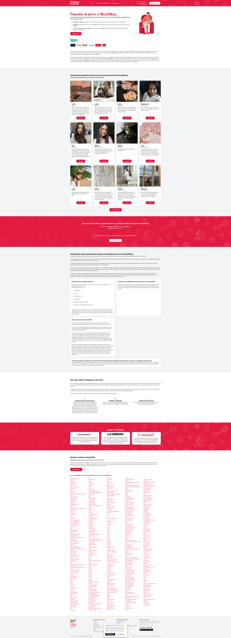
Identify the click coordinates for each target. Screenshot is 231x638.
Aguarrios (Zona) (73, 482)
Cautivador (90, 512)
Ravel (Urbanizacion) (146, 483)
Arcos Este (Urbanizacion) (74, 521)
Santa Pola (145, 527)
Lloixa (108, 553)
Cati (89, 511)
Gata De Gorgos (109, 488)
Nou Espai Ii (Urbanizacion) (129, 502)
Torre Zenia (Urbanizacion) (147, 564)
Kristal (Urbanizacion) (110, 521)
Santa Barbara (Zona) (146, 522)
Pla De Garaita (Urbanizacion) (130, 579)
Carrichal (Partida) (91, 499)
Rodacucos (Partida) (146, 492)
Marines (108, 576)
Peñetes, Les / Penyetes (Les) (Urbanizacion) (132, 558)
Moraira (126, 492)
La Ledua (108, 531)
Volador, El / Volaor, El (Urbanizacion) (149, 599)
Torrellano (145, 558)
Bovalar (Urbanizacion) (74, 593)
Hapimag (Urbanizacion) (111, 499)
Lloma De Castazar (110, 554)
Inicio (94, 621)
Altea (71, 515)
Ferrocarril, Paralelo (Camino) (93, 596)
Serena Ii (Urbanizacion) (147, 538)
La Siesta (108, 538)
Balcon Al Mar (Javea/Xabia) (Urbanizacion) (77, 537)
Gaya (107, 489)
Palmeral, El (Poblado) (128, 532)
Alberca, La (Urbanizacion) (74, 486)
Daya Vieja (90, 558)
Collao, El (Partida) (92, 531)
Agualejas (71, 480)
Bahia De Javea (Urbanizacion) (75, 534)
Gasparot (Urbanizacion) (111, 486)
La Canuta (108, 525)
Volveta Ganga (145, 600)
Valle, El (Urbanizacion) (147, 584)
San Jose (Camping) (146, 515)
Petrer (126, 566)
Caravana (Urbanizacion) (92, 498)
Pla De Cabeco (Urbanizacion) (130, 577)
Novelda (126, 505)
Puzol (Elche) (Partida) (128, 608)
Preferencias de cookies (98, 631)
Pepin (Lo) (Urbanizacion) (129, 560)
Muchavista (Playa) (128, 496)
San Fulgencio (145, 511)
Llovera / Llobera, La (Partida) (111, 558)
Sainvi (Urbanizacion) (146, 501)
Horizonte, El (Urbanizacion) (111, 502)
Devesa (90, 563)
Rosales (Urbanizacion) (147, 496)
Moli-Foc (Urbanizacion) (111, 599)
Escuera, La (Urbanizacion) (93, 589)
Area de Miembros (142, 3)
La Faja (108, 527)
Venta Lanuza (145, 587)
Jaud (107, 519)
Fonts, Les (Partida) (92, 606)
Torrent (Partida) (146, 560)
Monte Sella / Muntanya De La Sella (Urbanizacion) (133, 486)
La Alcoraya (109, 522)
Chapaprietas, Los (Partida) (93, 518)
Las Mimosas (109, 540)
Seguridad (99, 3)
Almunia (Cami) (72, 512)
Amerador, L (72, 518)
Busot (71, 596)
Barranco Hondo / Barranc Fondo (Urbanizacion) (78, 548)
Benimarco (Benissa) (73, 576)
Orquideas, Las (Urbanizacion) (130, 527)
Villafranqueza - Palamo (147, 596)
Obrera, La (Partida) (128, 512)
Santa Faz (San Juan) (146, 524)
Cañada (90, 486)
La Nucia (108, 535)
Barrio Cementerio (73, 551)
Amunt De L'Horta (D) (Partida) (75, 519)
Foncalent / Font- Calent (92, 605)
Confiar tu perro (106, 3)
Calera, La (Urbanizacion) (74, 603)
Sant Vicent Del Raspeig (147, 531)
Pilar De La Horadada (128, 567)
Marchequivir (109, 571)
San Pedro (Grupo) (146, 518)
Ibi (107, 515)
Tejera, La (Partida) (146, 554)
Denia (89, 561)
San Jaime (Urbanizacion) (147, 514)
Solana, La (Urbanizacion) (147, 548)
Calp (71, 608)
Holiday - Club (109, 501)
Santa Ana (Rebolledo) (147, 521)
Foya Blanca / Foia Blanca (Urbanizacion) (95, 608)
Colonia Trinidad (91, 535)
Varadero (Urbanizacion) (147, 586)
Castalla (90, 508)
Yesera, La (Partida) (146, 605)
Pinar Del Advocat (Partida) (129, 571)
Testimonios (96, 624)
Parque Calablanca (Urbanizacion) (130, 540)
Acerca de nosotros (120, 621)
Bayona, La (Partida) (73, 560)
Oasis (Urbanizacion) (128, 511)
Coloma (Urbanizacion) (92, 532)
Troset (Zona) (145, 580)
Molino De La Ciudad (110, 602)
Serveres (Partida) (146, 544)
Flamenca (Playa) (91, 599)
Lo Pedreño (109, 563)
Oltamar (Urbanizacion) (129, 519)
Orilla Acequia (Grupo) (128, 525)
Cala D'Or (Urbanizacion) (74, 600)
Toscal (144, 573)
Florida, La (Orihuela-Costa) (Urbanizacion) (95, 603)
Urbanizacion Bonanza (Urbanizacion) (149, 583)
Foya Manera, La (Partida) (93, 609)
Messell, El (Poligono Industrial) (112, 589)
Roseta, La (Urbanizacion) (147, 498)
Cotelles (90, 548)
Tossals (144, 576)
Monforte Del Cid (110, 606)
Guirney (108, 496)
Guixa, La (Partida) (110, 498)
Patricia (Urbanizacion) (129, 547)
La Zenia (108, 548)
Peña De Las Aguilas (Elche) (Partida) (131, 557)
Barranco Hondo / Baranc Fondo (75, 547)
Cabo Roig (72, 599)
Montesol (126, 488)
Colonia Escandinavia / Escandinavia (94, 534)
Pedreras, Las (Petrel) (128, 554)
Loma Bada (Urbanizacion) (111, 560)
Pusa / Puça (127, 606)
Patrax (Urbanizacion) (128, 545)
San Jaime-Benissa (146, 512)
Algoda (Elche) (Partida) (74, 496)
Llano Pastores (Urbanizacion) (112, 551)
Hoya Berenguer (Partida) (111, 506)
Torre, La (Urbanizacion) (147, 557)
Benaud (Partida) (73, 566)
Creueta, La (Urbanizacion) (93, 554)
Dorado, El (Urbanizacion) (93, 564)
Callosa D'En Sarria (73, 605)
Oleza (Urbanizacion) (128, 514)
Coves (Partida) (91, 551)
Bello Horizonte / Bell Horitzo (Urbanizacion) (77, 564)
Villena (144, 597)
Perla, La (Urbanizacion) (129, 561)
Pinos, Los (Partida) (128, 574)
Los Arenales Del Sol (110, 564)
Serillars (144, 540)
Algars (71, 495)
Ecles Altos (90, 567)
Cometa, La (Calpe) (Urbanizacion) (94, 538)
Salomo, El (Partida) (146, 508)
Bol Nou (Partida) (73, 584)
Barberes (71, 544)
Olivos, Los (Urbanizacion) (129, 515)
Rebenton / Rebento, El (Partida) (148, 485)
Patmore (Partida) (128, 544)
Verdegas (144, 592)
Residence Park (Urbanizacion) (148, 486)
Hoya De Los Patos (110, 508)
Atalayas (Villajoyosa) (73, 531)
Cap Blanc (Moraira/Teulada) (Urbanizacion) (96, 492)
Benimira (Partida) (73, 579)
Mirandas (108, 596)
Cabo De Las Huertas (73, 597)
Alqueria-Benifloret (73, 514)
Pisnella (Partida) (128, 576)
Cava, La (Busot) (91, 515)
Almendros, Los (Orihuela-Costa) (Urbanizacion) (78, 508)
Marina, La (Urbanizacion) (111, 574)
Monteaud (108, 609)
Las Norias (108, 541)
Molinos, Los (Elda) (110, 603)
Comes (90, 537)
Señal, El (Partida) (146, 535)
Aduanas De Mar (73, 479)
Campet (90, 480)
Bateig (71, 557)
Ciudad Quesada (91, 525)
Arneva (71, 527)
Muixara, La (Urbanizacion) (129, 498)
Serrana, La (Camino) (146, 541)
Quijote (126, 609)
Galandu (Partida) (109, 482)
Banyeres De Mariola (73, 541)
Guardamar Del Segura (110, 495)
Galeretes (108, 485)
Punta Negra (127, 603)
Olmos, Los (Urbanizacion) (129, 518)
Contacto (118, 622)
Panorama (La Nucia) (128, 535)
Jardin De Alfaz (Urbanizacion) (112, 518)
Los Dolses (108, 567)
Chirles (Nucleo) (91, 522)
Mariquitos (108, 577)
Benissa (71, 580)
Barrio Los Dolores (73, 554)
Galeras (108, 483)
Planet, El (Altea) (128, 587)
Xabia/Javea (145, 602)
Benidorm (72, 573)
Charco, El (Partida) (92, 519)
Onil (125, 521)
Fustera (108, 480)
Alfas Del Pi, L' (72, 492)
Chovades (90, 524)
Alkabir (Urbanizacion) (73, 499)
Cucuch (90, 557)
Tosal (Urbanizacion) (146, 571)
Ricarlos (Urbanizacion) (147, 488)
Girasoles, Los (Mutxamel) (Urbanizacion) (113, 493)
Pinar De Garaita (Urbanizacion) (130, 570)
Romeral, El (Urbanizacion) (147, 495)
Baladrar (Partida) (73, 535)
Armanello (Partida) (73, 525)
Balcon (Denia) (72, 538)
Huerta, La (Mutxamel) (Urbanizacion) (113, 511)
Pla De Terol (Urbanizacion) (129, 583)
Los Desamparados (110, 566)
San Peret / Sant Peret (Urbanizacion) (149, 519)
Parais (126, 537)
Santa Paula (145, 525)
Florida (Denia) (91, 602)
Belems (71, 561)
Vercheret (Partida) (146, 590)
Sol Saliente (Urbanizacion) (147, 550)
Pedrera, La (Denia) (128, 553)
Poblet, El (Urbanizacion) (129, 592)
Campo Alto (90, 482)
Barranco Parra (72, 550)
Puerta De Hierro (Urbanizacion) (130, 602)
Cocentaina (90, 527)
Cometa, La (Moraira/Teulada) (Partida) (95, 540)
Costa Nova (90, 545)
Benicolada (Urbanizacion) (74, 571)
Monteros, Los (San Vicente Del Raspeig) (131, 485)
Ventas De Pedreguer (147, 589)
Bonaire (71, 586)
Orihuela (126, 522)
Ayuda (94, 630)
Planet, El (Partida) (128, 589)
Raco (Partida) (145, 480)
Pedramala (127, 550)
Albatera (71, 485)
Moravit (126, 495)
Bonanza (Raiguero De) (74, 587)
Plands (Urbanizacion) (128, 586)
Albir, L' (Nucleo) (73, 488)
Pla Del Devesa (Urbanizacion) (130, 580)
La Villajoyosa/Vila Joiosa (111, 547)
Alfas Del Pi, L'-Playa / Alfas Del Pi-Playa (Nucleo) (78, 493)
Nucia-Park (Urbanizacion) (129, 508)
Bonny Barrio (72, 589)
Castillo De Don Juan (92, 509)
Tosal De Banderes (146, 566)
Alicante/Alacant (73, 498)
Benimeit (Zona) (73, 577)
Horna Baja (108, 505)
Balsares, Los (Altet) (73, 540)
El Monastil (90, 577)
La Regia (108, 537)
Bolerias (71, 583)
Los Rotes (108, 570)
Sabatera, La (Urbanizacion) (147, 499)
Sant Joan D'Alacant (146, 528)
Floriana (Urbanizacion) (92, 600)
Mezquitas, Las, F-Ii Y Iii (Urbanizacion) (113, 590)
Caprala (90, 496)
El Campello (90, 571)
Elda (89, 573)
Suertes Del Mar (146, 551)
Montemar (127, 480)
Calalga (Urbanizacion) (73, 602)
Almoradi (71, 511)
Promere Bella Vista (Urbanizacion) (131, 599)
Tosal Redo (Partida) (146, 570)
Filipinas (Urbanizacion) (92, 597)
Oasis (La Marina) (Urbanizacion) (130, 509)
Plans (126, 590)
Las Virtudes (109, 544)
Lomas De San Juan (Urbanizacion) (112, 561)
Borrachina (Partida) (73, 592)
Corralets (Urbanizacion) (92, 544)
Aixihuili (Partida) (73, 483)
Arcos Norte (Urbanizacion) (74, 524)
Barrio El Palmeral (73, 553)
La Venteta (108, 545)
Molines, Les (109, 600)
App (94, 628)
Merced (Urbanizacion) (110, 587)
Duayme (90, 566)
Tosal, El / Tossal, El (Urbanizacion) (148, 567)
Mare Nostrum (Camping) (111, 573)
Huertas (108, 514)
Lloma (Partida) (109, 557)
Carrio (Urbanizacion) (92, 502)
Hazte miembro (76, 33)
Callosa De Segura (73, 606)
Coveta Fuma (91, 553)
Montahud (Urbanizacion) (111, 608)
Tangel (144, 553)
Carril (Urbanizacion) (92, 501)
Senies (144, 537)
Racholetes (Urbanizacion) (147, 479)
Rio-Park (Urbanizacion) (147, 489)
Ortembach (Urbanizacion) (129, 528)
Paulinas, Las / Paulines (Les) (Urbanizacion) (132, 548)
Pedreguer (127, 551)
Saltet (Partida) (145, 509)
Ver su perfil (80, 118)
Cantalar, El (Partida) (92, 489)
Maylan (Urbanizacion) (110, 584)
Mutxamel (126, 501)
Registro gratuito (154, 3)
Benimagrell (72, 574)
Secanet (144, 534)
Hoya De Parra (109, 509)
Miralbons (108, 593)
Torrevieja (145, 563)
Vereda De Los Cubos (146, 593)
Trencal (144, 577)
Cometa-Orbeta (91, 541)
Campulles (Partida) (92, 483)
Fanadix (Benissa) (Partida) (93, 593)
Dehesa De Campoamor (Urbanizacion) (95, 560)
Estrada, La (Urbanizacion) (93, 590)
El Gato (90, 576)
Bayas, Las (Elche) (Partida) (74, 558)
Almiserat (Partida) (73, 509)
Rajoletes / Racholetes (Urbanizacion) (149, 482)
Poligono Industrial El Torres (129, 593)
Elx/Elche (90, 583)
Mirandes (108, 597)
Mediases (108, 586)
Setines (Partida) (146, 545)
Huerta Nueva (109, 512)
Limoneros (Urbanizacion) (111, 550)
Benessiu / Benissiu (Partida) (75, 570)
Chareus (90, 521)
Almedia (71, 506)
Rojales (144, 493)
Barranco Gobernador (73, 545)
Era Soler (90, 587)
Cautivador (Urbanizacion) (93, 514)
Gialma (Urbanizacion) (110, 492)
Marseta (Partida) (109, 580)
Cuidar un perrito (115, 3)
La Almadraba (109, 524)
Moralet (126, 493)
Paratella (126, 538)
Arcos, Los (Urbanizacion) (74, 522)
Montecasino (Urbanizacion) (129, 479)
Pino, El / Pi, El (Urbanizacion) (130, 573)
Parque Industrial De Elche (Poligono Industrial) (133, 541)
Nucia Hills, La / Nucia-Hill (129, 506)
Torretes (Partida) (146, 561)
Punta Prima (127, 605)
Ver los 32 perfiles (115, 209)
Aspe (71, 528)
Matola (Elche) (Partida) (111, 583)
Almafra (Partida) (73, 501)
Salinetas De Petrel (146, 506)
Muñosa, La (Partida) (128, 499)
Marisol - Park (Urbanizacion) (111, 579)
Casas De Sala (91, 506)
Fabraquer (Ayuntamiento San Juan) (94, 592)
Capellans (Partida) (92, 493)
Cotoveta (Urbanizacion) (92, 550)
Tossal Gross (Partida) (146, 574)
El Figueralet (91, 574)
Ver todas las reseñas (115, 240)
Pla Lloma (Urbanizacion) (129, 584)
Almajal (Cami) (72, 505)
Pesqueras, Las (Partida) (129, 564)
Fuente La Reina (109, 479)
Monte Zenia (127, 489)
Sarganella (145, 532)
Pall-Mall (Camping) (128, 531)
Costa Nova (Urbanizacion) (93, 547)
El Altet (90, 570)
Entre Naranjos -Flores (92, 586)
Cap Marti (90, 495)
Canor (89, 488)
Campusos (90, 485)
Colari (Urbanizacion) (92, 528)
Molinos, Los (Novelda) (110, 605)
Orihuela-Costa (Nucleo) (129, 524)
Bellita (71, 563)
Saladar (144, 502)
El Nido (90, 579)
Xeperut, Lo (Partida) (146, 603)
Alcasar (71, 489)
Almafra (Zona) (72, 502)
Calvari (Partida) (72, 609)
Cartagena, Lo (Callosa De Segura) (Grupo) (95, 505)
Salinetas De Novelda (146, 505)
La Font (108, 528)
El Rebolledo (91, 580)
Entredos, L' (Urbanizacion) (93, 584)
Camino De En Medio (92, 479)
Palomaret (126, 534)
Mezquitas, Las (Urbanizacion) (112, 592)
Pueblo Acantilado (128, 600)
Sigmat (144, 547)
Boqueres (71, 590)
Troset (144, 579)
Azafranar (72, 532)
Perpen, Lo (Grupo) (128, 563)
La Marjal (108, 532)
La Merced (108, 534)
